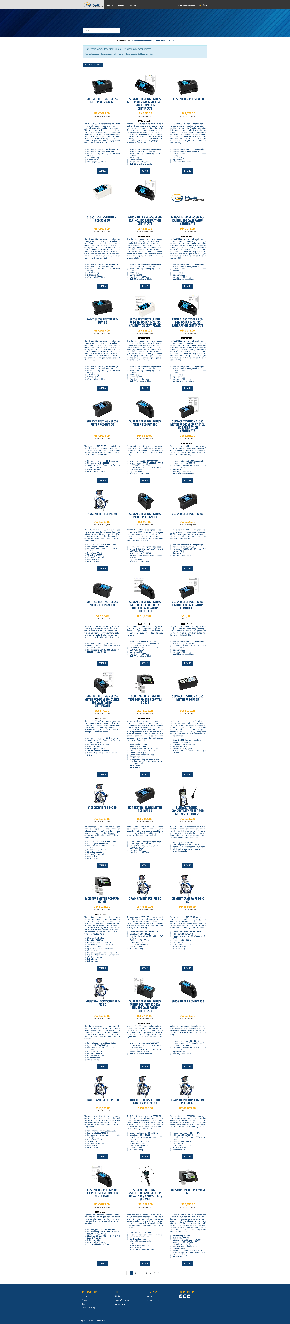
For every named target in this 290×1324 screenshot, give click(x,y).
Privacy (84, 1300)
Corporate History (153, 1300)
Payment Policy (119, 1304)
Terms (84, 1304)
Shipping (117, 1296)
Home (129, 40)
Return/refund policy (121, 1300)
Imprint (84, 1296)
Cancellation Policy (88, 1307)
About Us (150, 1296)
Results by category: (92, 65)
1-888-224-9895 (189, 5)
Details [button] (102, 170)
